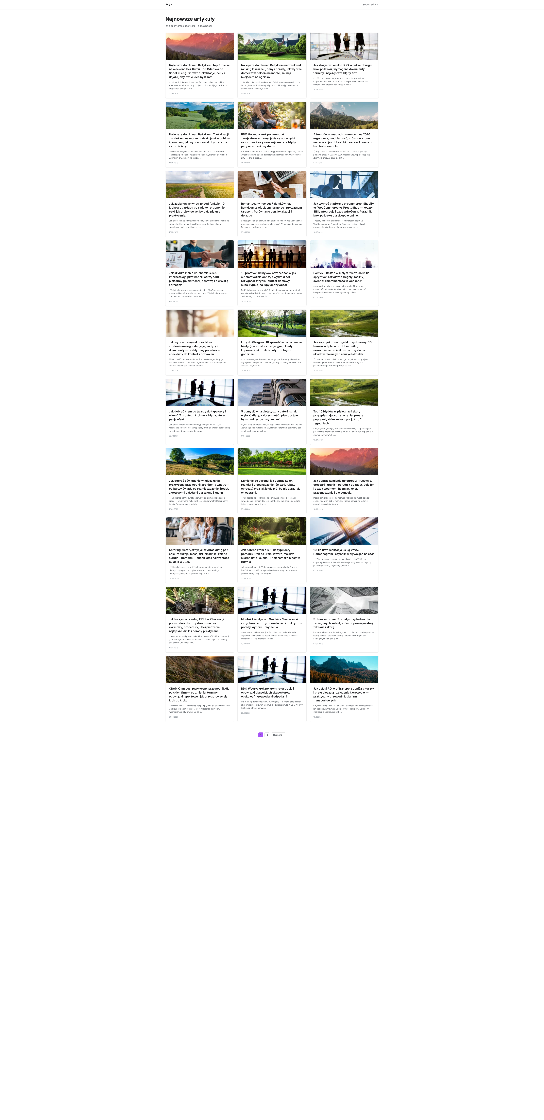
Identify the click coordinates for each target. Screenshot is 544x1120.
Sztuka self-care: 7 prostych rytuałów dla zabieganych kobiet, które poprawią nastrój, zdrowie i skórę (343, 623)
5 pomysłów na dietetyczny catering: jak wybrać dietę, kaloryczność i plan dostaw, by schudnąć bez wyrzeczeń (270, 415)
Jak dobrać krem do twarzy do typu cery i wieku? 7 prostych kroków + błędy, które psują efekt (197, 415)
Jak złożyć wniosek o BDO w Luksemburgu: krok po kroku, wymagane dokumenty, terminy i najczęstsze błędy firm (342, 69)
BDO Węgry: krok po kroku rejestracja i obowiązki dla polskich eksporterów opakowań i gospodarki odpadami (267, 692)
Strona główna (371, 4)
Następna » (278, 735)
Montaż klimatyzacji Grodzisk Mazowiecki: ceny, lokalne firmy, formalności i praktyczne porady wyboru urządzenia (271, 623)
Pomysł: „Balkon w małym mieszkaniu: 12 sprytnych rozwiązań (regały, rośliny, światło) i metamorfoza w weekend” (341, 277)
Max (169, 4)
